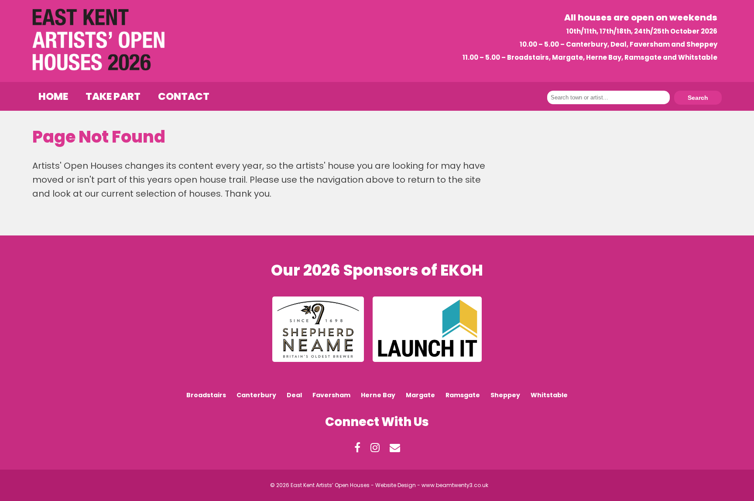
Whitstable (549, 395)
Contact (183, 96)
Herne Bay (378, 395)
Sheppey (505, 395)
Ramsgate (463, 395)
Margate (420, 395)
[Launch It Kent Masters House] (427, 364)
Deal (294, 395)
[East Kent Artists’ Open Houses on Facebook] (357, 450)
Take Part (113, 96)
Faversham (331, 395)
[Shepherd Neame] (318, 364)
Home (53, 96)
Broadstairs (206, 395)
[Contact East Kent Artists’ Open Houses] (394, 450)
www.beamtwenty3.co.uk (455, 485)
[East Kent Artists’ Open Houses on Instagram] (375, 450)
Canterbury (256, 395)
